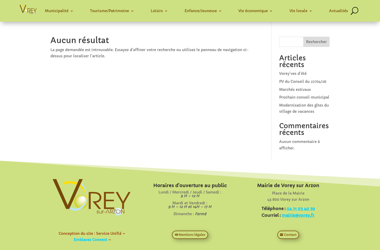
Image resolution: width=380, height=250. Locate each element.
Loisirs (157, 11)
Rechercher (316, 41)
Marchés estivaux (295, 89)
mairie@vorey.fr (298, 215)
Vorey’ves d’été (293, 73)
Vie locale (298, 11)
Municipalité (57, 11)
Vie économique (253, 11)
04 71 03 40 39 (301, 208)
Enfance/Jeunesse (201, 11)
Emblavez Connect (90, 239)
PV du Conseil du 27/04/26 (302, 81)
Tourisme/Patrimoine (109, 11)
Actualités (338, 11)
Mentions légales (192, 235)
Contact (290, 235)
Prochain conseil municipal (304, 97)
